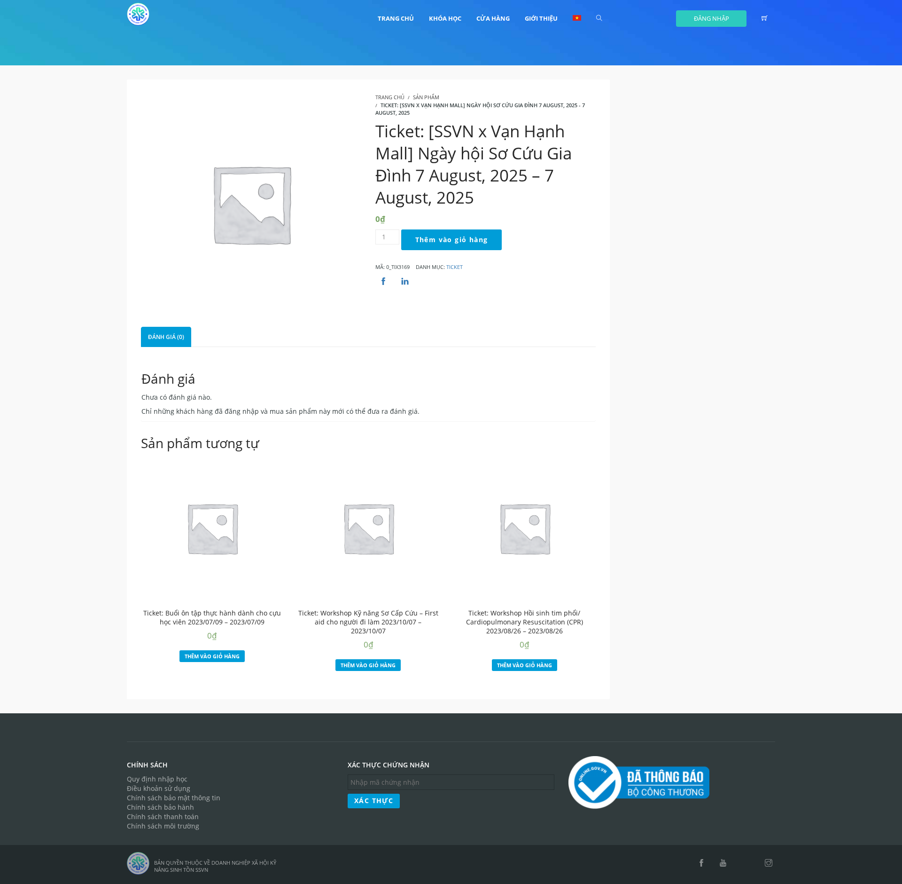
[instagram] (768, 863)
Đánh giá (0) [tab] (166, 337)
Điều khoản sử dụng (158, 788)
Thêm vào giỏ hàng (451, 239)
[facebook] (701, 863)
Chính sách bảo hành (160, 807)
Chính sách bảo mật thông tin (173, 797)
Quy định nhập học (157, 778)
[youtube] (723, 863)
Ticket (454, 266)
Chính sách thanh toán (163, 816)
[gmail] (739, 863)
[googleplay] (752, 863)
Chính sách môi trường (163, 825)
